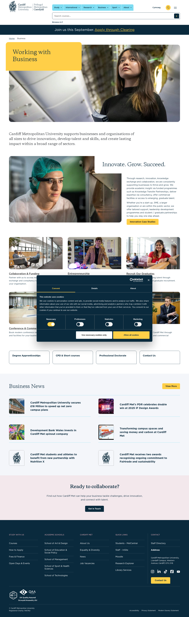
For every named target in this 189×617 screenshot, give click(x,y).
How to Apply (16, 550)
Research (88, 7)
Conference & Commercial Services (31, 328)
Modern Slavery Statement (168, 610)
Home (12, 38)
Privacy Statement (149, 610)
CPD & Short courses (68, 355)
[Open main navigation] (175, 7)
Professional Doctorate (112, 355)
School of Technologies (56, 575)
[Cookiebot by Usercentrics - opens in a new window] (131, 280)
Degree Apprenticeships (26, 355)
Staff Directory (158, 543)
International (71, 7)
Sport (114, 7)
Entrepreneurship (79, 273)
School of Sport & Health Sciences (56, 567)
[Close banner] (149, 280)
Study (56, 7)
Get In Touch (94, 508)
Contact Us (149, 355)
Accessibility (134, 610)
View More (171, 386)
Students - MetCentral (126, 543)
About (126, 7)
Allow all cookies (131, 335)
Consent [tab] (56, 288)
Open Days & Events (19, 563)
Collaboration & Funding (24, 273)
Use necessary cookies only (94, 335)
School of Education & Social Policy (55, 551)
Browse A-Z (57, 22)
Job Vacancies (87, 563)
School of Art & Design (56, 543)
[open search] (168, 7)
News (83, 556)
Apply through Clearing (114, 29)
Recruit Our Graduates (140, 273)
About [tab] (133, 288)
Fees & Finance (16, 556)
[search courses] (176, 16)
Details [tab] (94, 288)
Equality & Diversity (90, 550)
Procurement (134, 328)
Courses (13, 543)
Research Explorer (124, 563)
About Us (85, 543)
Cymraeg (156, 7)
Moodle (119, 556)
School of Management (56, 559)
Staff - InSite (121, 550)
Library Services (123, 570)
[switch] (80, 324)
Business (102, 7)
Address (155, 550)
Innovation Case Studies (142, 221)
